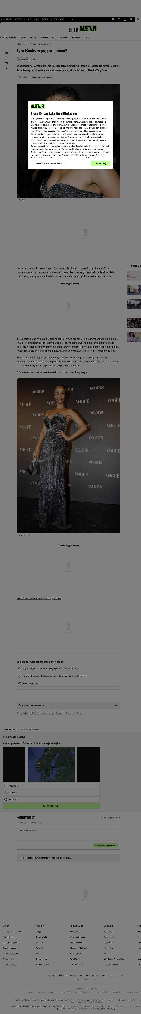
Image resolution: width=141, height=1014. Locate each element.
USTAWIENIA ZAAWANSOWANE (49, 163)
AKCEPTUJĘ (101, 163)
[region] (70, 135)
